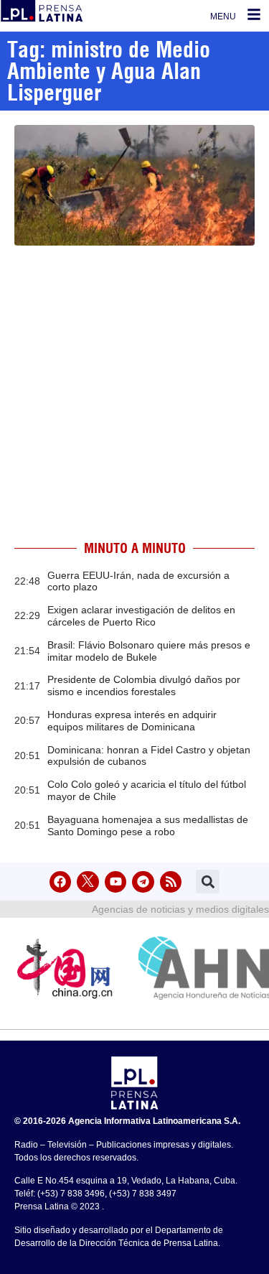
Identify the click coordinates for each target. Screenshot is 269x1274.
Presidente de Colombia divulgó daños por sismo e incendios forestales (143, 685)
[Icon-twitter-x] (88, 882)
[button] (208, 881)
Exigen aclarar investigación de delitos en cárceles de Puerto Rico (141, 616)
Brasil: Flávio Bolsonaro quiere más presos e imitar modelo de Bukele (148, 651)
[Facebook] (60, 882)
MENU (223, 16)
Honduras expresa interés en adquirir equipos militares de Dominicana (132, 721)
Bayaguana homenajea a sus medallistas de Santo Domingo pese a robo (147, 825)
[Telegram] (143, 882)
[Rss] (171, 882)
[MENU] (254, 14)
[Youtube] (116, 882)
